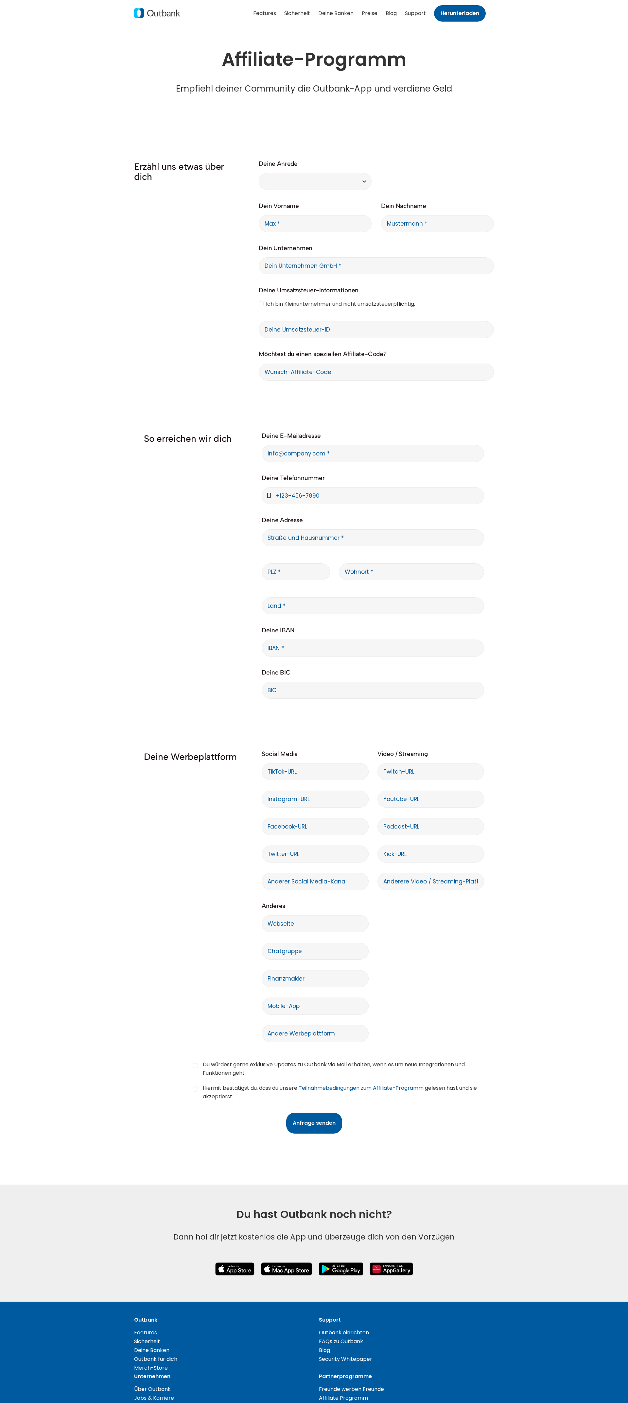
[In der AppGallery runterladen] (391, 1265)
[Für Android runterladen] (341, 1265)
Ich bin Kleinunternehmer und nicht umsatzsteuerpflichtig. (340, 304)
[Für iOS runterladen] (234, 1265)
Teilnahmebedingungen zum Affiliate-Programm (361, 1088)
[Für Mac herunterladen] (286, 1265)
